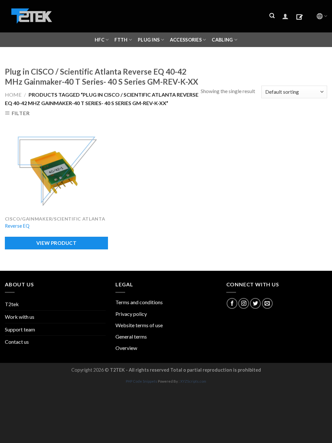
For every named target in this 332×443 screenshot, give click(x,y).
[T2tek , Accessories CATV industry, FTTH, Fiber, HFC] (32, 16)
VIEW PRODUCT (56, 243)
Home (13, 94)
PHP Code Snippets (141, 381)
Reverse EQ (17, 226)
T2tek (12, 304)
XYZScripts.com (193, 381)
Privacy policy (131, 314)
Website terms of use (139, 325)
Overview (126, 348)
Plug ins (149, 39)
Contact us (17, 342)
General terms (131, 336)
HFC (99, 39)
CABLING (222, 39)
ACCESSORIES (186, 39)
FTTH (120, 39)
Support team (20, 329)
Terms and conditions (139, 302)
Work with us (19, 317)
